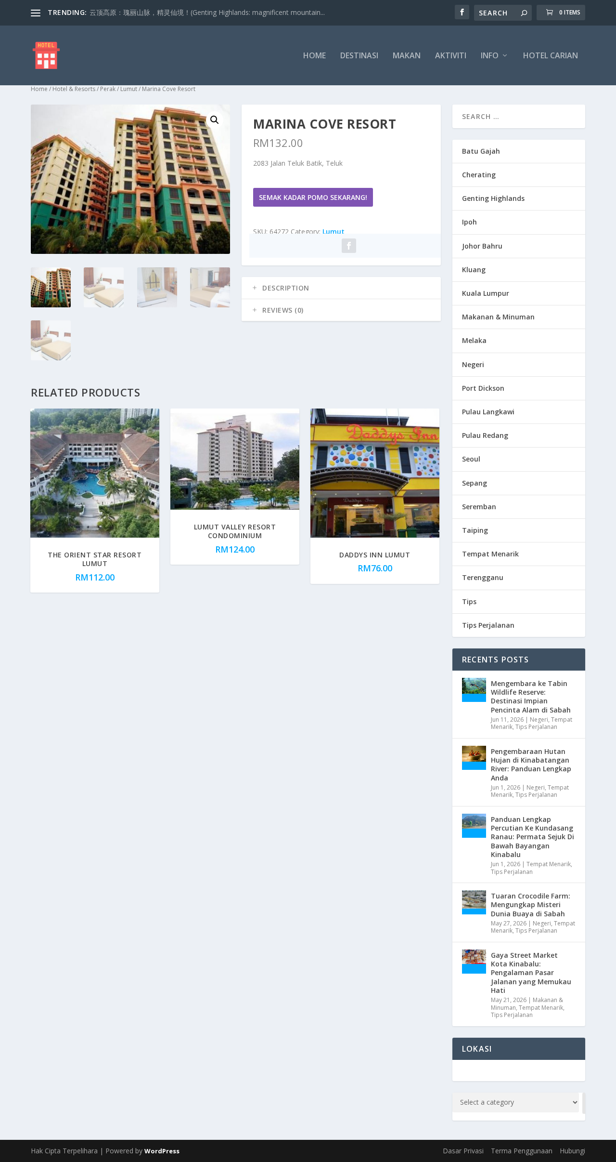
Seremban (479, 506)
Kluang (474, 269)
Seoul (471, 458)
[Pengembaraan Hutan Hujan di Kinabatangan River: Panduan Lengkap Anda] (474, 758)
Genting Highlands (493, 198)
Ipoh (469, 221)
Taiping (475, 530)
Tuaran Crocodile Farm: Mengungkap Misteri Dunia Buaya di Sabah (530, 904)
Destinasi (359, 56)
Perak (108, 89)
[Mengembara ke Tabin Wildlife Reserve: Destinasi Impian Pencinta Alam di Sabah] (474, 690)
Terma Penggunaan (521, 1150)
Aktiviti (450, 56)
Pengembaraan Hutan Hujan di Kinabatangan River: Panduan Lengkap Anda (531, 764)
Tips (469, 601)
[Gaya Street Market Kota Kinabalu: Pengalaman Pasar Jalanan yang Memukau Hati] (474, 962)
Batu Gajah (481, 151)
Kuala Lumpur (485, 293)
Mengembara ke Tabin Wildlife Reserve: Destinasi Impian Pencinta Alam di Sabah (531, 696)
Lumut (128, 89)
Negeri (473, 364)
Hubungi (572, 1150)
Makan (407, 56)
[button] (214, 120)
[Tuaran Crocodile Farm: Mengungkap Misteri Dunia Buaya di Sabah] (474, 902)
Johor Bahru (482, 246)
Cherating (479, 174)
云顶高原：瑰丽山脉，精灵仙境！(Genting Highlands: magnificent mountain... (207, 12)
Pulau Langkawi (488, 411)
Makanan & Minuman (498, 316)
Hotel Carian (550, 56)
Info (490, 56)
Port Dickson (483, 388)
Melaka (474, 340)
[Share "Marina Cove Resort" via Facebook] (349, 245)
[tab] (341, 288)
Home (314, 56)
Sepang (474, 483)
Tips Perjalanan (488, 625)
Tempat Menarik (490, 553)
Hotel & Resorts (73, 89)
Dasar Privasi (463, 1150)
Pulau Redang (485, 435)
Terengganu (482, 577)
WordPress (162, 1151)
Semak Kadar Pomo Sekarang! (313, 197)
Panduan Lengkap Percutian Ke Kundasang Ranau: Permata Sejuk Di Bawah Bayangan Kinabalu (532, 837)
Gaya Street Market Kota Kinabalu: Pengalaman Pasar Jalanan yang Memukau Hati (531, 973)
